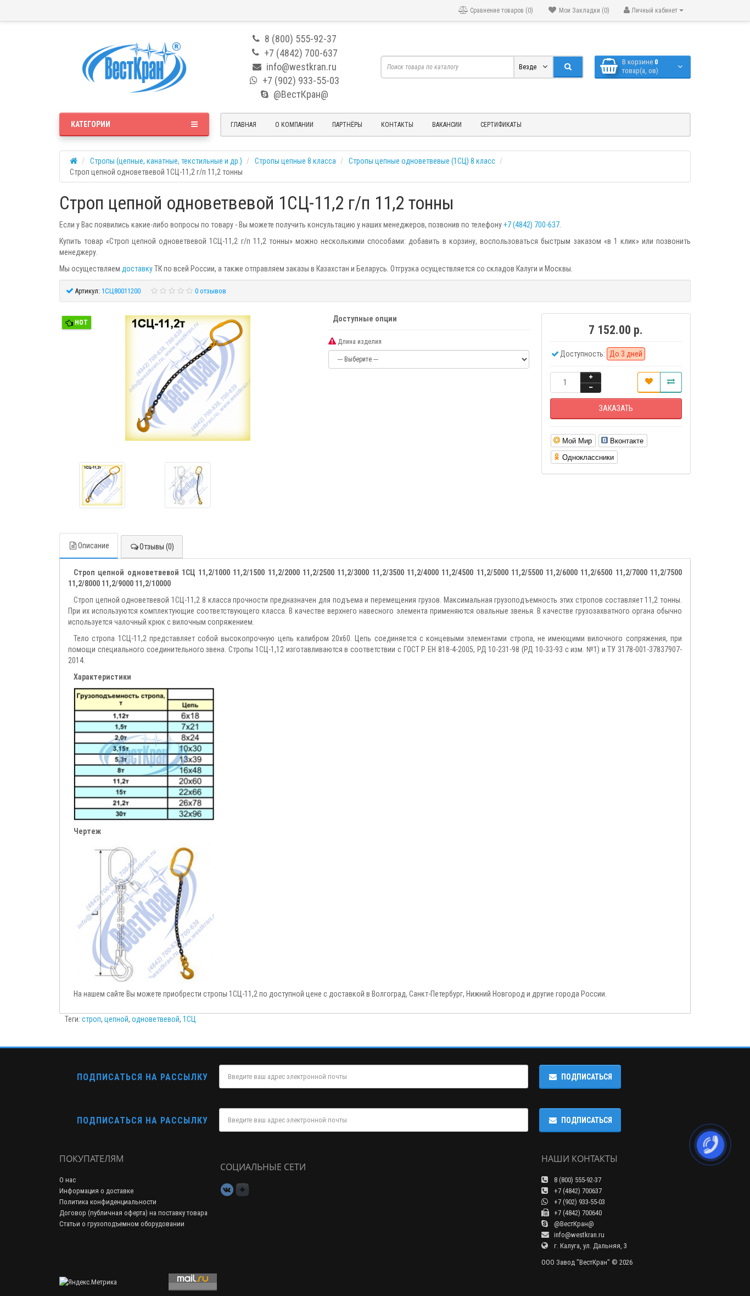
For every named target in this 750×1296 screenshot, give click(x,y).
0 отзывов (210, 291)
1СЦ (189, 1019)
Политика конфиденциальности (107, 1202)
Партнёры (347, 125)
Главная (243, 125)
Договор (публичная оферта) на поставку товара (133, 1213)
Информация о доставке (96, 1191)
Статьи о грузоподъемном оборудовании (121, 1224)
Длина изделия (359, 342)
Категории (90, 124)
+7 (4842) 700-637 (531, 224)
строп (91, 1019)
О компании (294, 125)
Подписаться (586, 1076)
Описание (93, 545)
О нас (67, 1180)
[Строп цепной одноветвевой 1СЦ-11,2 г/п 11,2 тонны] (187, 379)
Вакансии (447, 125)
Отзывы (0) (156, 546)
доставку (137, 268)
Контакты (397, 125)
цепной (116, 1019)
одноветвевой (156, 1019)
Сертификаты (501, 125)
